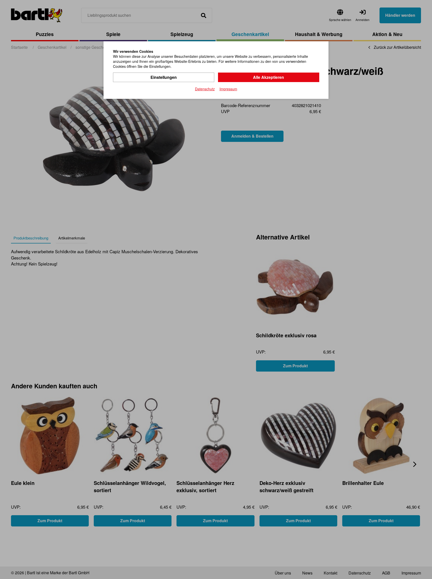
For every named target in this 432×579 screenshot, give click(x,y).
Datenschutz (205, 88)
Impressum (228, 88)
